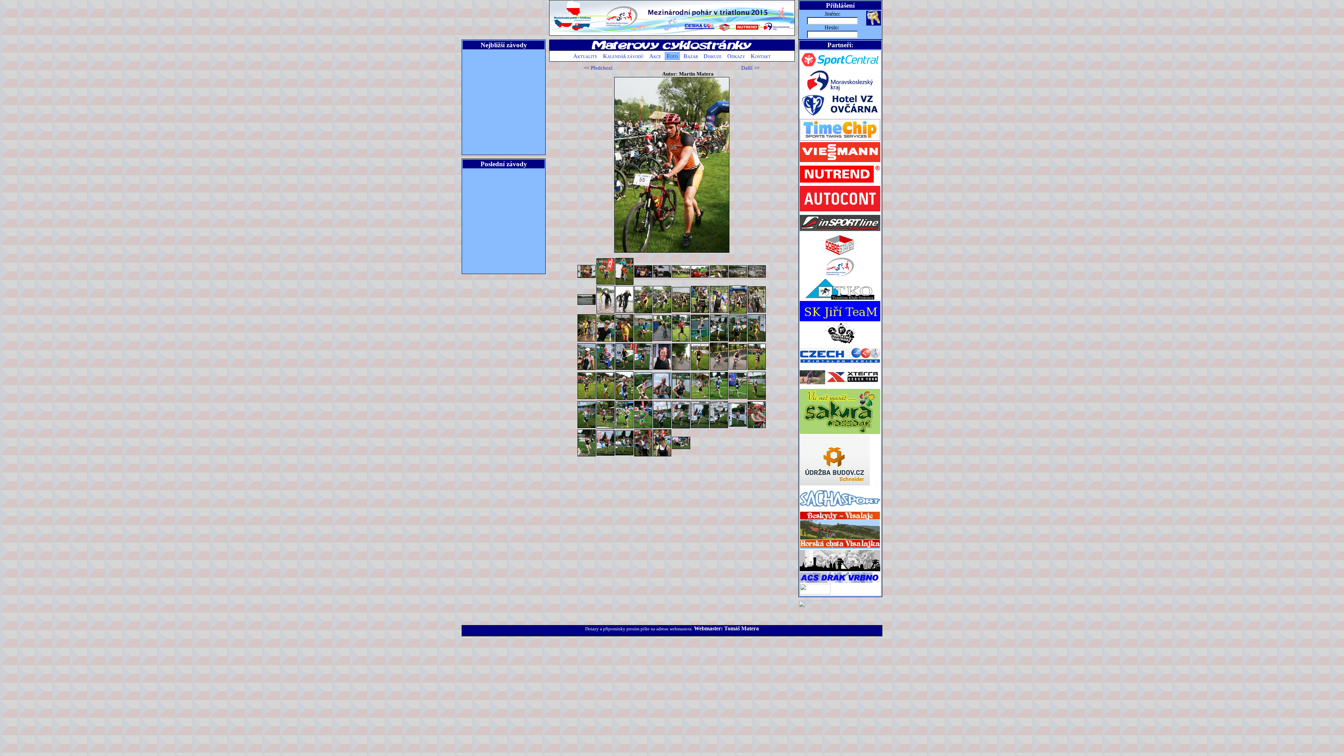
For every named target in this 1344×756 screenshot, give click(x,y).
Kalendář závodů (623, 56)
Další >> (750, 68)
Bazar (691, 56)
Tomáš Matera (741, 628)
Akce (655, 56)
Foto (672, 56)
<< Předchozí (598, 68)
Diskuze (713, 56)
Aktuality (585, 56)
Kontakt (761, 56)
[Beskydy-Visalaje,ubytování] (840, 548)
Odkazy (736, 56)
